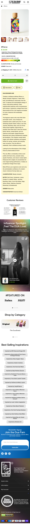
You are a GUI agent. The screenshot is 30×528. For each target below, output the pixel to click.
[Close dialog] (27, 250)
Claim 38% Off (15, 270)
